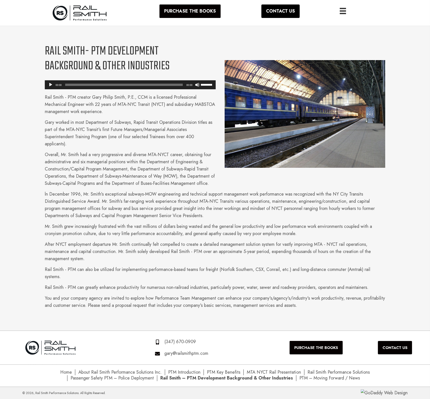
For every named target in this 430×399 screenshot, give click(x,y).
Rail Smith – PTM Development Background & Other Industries (226, 378)
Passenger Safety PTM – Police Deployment (112, 378)
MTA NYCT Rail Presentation (274, 372)
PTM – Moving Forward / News (329, 378)
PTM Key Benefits (223, 372)
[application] (130, 84)
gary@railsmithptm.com (186, 353)
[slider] (207, 84)
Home (66, 372)
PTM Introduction (184, 372)
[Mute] (197, 85)
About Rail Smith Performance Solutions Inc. (120, 372)
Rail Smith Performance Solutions (338, 372)
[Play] (50, 85)
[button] (190, 11)
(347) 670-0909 (180, 341)
